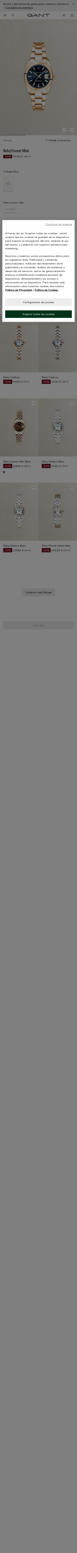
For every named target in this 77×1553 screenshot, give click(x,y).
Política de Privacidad (18, 289)
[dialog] (38, 271)
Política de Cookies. (46, 289)
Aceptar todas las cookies (38, 314)
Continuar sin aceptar (58, 224)
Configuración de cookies (38, 302)
